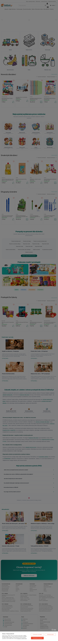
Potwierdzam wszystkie (37, 638)
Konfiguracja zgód (50, 634)
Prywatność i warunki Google (22, 638)
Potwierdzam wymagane (37, 634)
